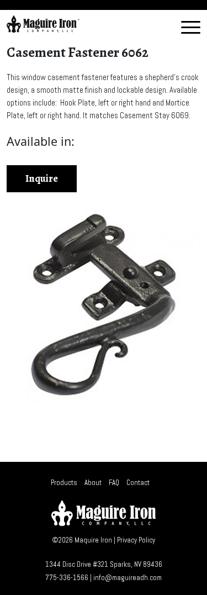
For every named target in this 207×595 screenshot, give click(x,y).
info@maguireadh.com (127, 577)
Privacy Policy (136, 540)
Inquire (41, 178)
